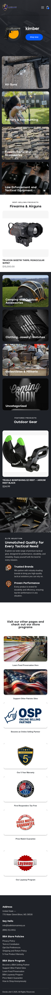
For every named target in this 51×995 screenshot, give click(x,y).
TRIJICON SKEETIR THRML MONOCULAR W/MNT (23, 261)
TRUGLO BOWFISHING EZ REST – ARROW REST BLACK (24, 481)
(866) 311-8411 (9, 930)
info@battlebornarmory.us (13, 925)
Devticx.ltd (6, 992)
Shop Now (10, 89)
